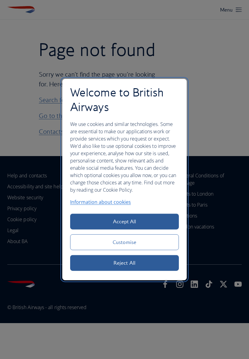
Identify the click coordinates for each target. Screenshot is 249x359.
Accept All (124, 221)
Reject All (124, 263)
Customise (124, 242)
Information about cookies (100, 202)
